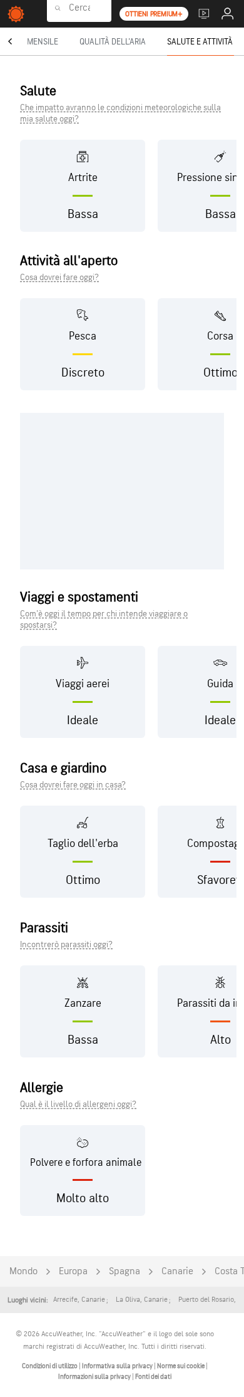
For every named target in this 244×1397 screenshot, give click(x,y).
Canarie (177, 1271)
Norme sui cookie (181, 1366)
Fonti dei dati (153, 1377)
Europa (73, 1271)
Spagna (124, 1271)
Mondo (23, 1271)
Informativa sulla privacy (118, 1366)
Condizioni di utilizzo (50, 1366)
